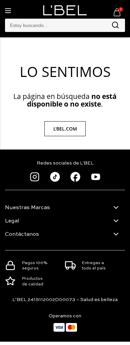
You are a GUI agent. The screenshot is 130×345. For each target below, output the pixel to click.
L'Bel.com (65, 129)
